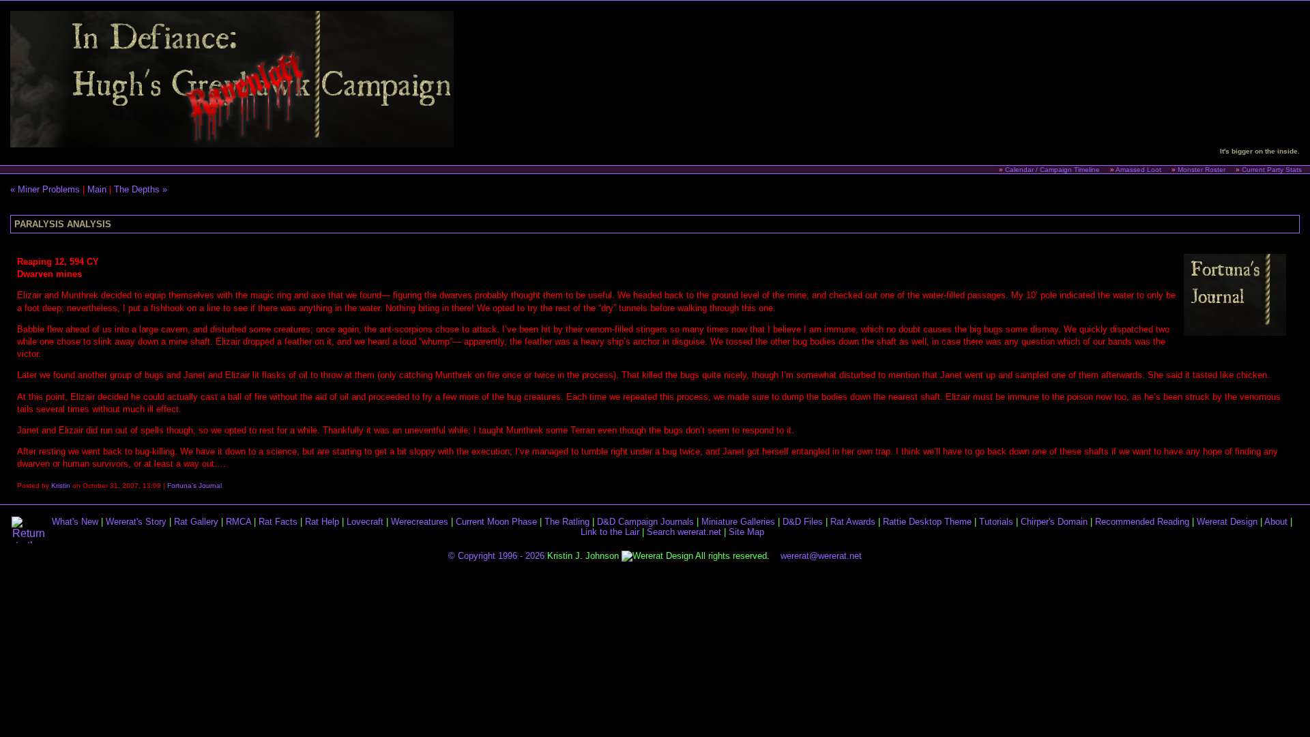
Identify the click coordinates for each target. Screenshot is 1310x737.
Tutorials (996, 522)
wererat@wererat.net (821, 556)
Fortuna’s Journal (194, 485)
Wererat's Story (136, 522)
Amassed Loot (1138, 169)
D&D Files (803, 522)
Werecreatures (419, 522)
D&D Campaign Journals (645, 522)
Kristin (60, 485)
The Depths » (140, 189)
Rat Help (322, 522)
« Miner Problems (45, 189)
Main (96, 189)
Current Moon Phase (496, 522)
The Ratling (567, 522)
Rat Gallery (196, 522)
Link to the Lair (610, 532)
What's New (75, 522)
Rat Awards (852, 522)
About (1275, 522)
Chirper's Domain (1054, 522)
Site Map (746, 532)
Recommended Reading (1142, 522)
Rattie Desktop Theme (927, 522)
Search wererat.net (684, 532)
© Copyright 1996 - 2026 (496, 556)
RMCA (238, 522)
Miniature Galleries (738, 522)
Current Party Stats (1272, 169)
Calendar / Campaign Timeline (1052, 169)
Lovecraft (365, 522)
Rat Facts (278, 522)
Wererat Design (1227, 522)
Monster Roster (1201, 169)
